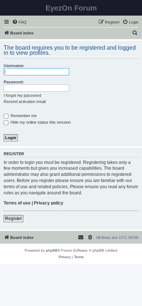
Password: (14, 82)
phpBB (52, 250)
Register (13, 218)
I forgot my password (22, 95)
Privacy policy (48, 203)
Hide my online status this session (40, 122)
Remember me (23, 115)
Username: (14, 65)
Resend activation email (25, 101)
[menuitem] (19, 22)
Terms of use (17, 203)
